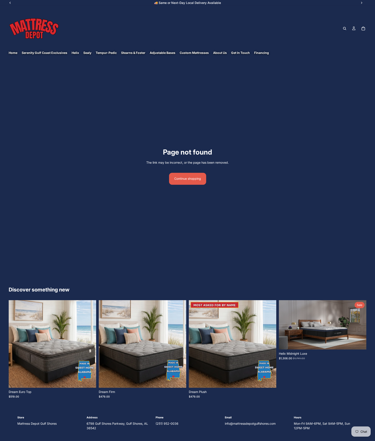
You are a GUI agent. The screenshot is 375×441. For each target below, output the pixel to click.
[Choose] (89, 381)
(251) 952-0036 (167, 423)
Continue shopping (187, 178)
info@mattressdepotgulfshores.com (250, 423)
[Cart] (363, 28)
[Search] (344, 28)
